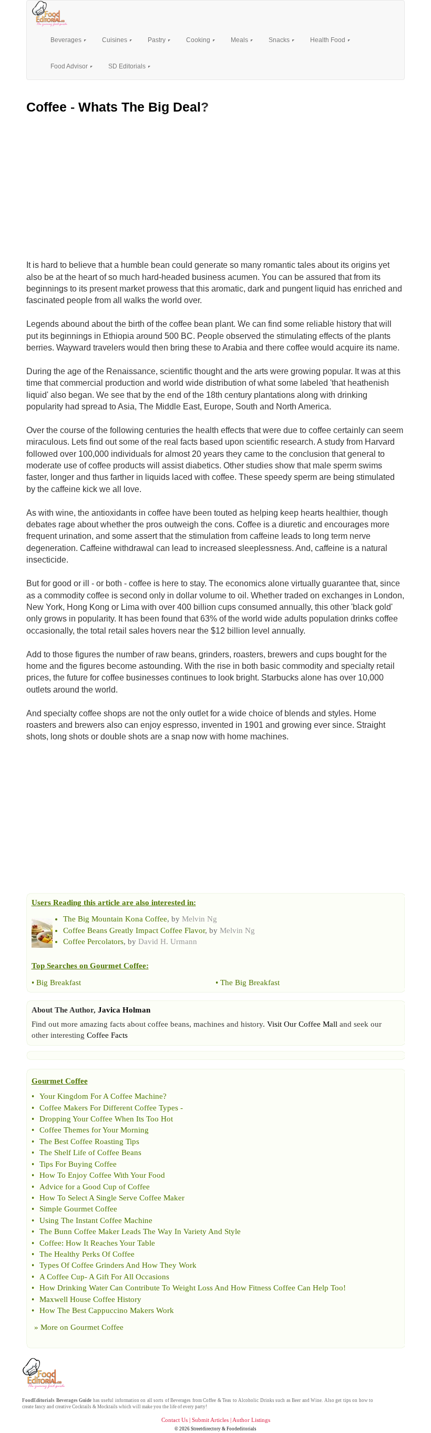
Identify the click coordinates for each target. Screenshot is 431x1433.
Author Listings (251, 1420)
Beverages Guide (74, 1400)
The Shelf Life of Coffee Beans (90, 1152)
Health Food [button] (328, 40)
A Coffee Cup (62, 1276)
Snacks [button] (280, 40)
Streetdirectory (206, 1428)
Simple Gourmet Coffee (78, 1209)
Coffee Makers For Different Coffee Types (108, 1108)
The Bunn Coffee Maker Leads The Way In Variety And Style (140, 1231)
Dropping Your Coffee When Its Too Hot (106, 1119)
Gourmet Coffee (97, 1327)
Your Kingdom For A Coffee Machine (101, 1096)
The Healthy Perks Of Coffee (87, 1254)
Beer (296, 1400)
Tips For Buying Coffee (78, 1164)
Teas (226, 1400)
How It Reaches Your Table (110, 1243)
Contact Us (174, 1420)
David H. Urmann (167, 941)
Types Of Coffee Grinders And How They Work (118, 1265)
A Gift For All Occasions (129, 1276)
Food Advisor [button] (69, 66)
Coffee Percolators (93, 941)
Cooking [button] (199, 40)
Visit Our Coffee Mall (302, 1024)
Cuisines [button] (115, 40)
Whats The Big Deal (139, 106)
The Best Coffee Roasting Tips (89, 1141)
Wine (316, 1400)
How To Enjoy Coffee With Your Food (102, 1175)
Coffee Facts (107, 1035)
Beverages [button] (66, 40)
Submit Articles (210, 1420)
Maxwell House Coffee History (90, 1299)
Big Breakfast (58, 982)
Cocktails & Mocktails (95, 1406)
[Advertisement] (215, 184)
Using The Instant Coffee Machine (95, 1220)
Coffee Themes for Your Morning (94, 1130)
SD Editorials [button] (127, 66)
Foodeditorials (241, 1428)
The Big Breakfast (250, 982)
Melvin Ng (199, 919)
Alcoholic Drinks (256, 1400)
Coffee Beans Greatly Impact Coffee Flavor (134, 930)
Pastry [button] (157, 40)
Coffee (46, 106)
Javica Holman (124, 1010)
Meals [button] (240, 40)
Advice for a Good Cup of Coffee (94, 1187)
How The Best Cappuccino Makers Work (106, 1310)
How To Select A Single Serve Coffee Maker (111, 1198)
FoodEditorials (38, 1400)
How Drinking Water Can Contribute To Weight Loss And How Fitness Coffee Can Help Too (191, 1288)
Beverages (180, 1400)
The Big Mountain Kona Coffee (115, 919)
